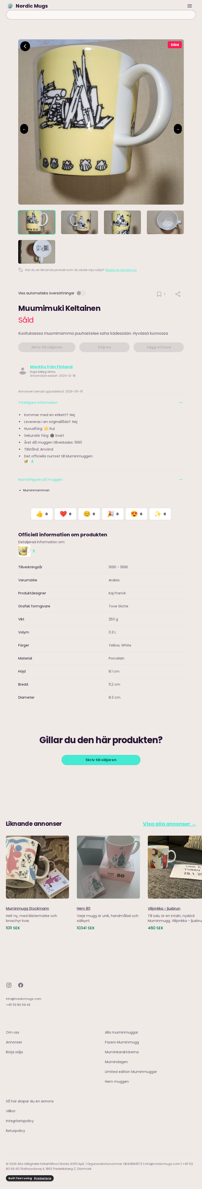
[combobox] (101, 15)
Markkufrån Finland (51, 367)
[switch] (81, 293)
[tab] (36, 222)
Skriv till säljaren (101, 759)
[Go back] (25, 46)
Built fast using (29, 1178)
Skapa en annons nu (121, 270)
